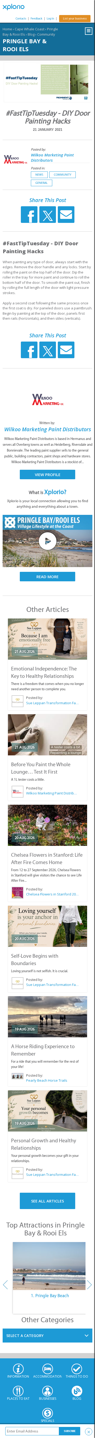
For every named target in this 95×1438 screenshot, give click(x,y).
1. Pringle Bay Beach (50, 1295)
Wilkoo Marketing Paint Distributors (52, 157)
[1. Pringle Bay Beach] (50, 1266)
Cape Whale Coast (29, 29)
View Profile (47, 474)
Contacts (21, 18)
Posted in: (38, 168)
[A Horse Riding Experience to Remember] (47, 1016)
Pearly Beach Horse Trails (46, 1080)
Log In (50, 18)
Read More (47, 576)
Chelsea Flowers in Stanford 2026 (52, 894)
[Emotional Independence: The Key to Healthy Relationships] (47, 639)
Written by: (47, 423)
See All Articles (47, 1201)
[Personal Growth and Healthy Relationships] (47, 1111)
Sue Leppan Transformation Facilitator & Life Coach (52, 703)
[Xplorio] (16, 7)
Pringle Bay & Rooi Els (25, 45)
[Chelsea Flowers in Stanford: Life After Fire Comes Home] (47, 825)
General (41, 183)
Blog (31, 34)
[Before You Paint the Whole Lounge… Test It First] (47, 734)
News (39, 174)
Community (46, 34)
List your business (75, 18)
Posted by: (38, 149)
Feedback (36, 18)
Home (7, 29)
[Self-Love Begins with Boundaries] (47, 926)
